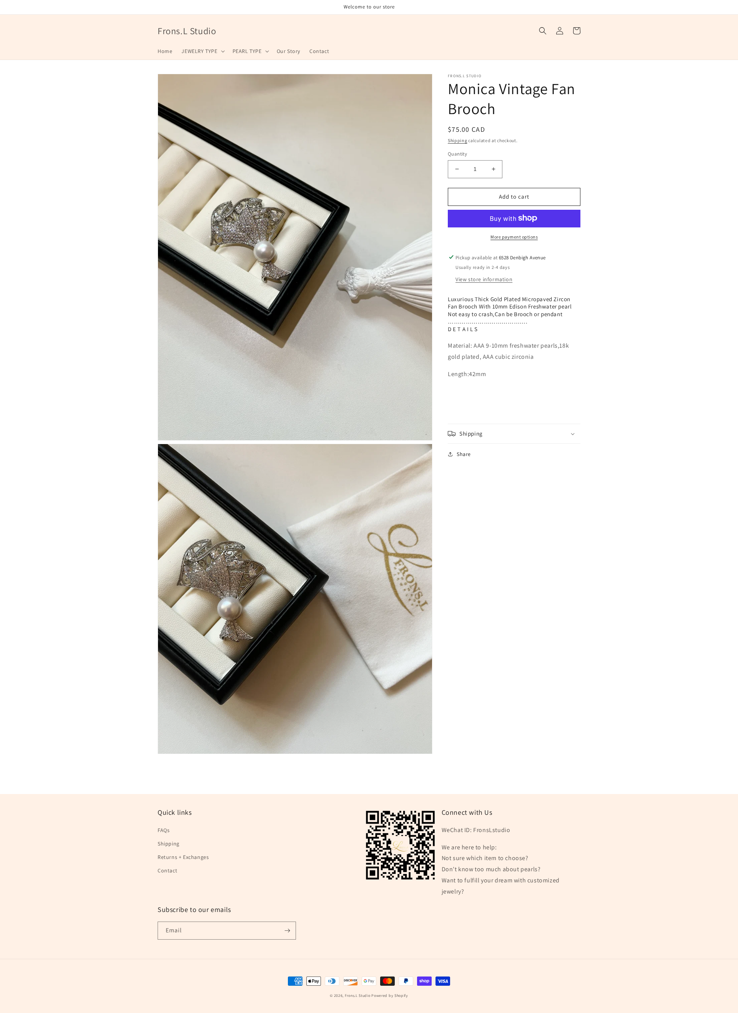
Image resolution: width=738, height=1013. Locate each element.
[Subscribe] (287, 931)
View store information (483, 278)
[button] (202, 51)
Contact (167, 870)
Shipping (457, 140)
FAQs (164, 830)
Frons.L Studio (358, 995)
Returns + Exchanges (183, 857)
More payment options (514, 236)
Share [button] (464, 454)
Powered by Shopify (389, 995)
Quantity (457, 154)
